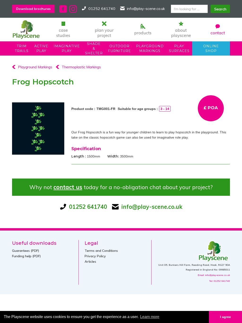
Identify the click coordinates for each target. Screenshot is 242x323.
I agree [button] (225, 317)
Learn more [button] (149, 317)
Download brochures (33, 9)
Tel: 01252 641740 (219, 281)
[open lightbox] (38, 128)
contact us (67, 187)
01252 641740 (101, 8)
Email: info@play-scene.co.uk (214, 275)
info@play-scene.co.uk (146, 8)
